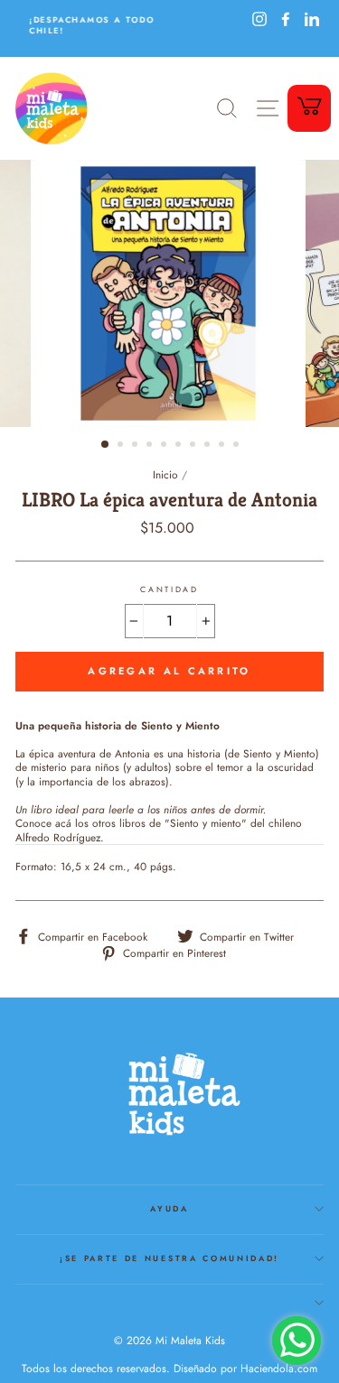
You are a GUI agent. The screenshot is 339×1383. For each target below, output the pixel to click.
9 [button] (223, 445)
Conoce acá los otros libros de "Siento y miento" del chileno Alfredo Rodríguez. (158, 830)
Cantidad (169, 589)
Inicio (165, 474)
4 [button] (150, 445)
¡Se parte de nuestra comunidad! (169, 1258)
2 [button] (122, 445)
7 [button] (194, 445)
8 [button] (208, 445)
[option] (92, 24)
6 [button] (179, 445)
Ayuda (169, 1208)
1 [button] (105, 445)
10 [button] (237, 445)
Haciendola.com (278, 1368)
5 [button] (165, 445)
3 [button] (136, 445)
